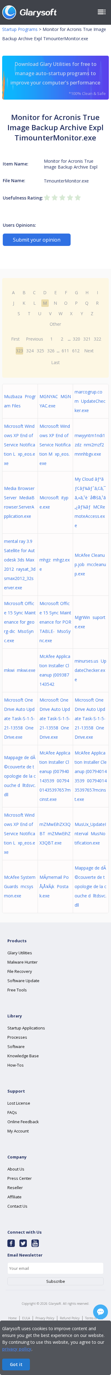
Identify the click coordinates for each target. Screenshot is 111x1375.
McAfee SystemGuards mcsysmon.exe (19, 886)
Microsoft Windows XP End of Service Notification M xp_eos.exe (55, 444)
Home (12, 1318)
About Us (15, 1169)
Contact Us (17, 1206)
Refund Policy (70, 1318)
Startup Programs (20, 29)
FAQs (12, 1112)
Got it (16, 1364)
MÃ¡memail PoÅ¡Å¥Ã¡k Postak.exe (54, 886)
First (15, 339)
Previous (34, 339)
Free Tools (17, 990)
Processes (17, 1037)
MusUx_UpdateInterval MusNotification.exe (90, 833)
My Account (18, 1131)
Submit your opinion (36, 239)
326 (51, 351)
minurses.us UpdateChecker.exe (90, 670)
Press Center (19, 1178)
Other (55, 324)
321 (87, 339)
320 (76, 339)
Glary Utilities (19, 953)
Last (55, 362)
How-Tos (15, 1065)
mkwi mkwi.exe (19, 670)
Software (16, 1046)
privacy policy (16, 1349)
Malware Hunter (22, 962)
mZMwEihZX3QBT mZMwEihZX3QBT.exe (55, 833)
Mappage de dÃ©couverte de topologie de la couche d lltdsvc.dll (20, 775)
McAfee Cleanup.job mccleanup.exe (90, 564)
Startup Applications (26, 1028)
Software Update (23, 980)
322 (97, 339)
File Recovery (19, 971)
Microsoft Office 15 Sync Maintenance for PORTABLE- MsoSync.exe (55, 621)
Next (89, 351)
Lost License (18, 1103)
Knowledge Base (23, 1056)
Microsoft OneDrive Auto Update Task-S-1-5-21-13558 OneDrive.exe (19, 718)
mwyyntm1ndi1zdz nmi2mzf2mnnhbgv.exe (90, 444)
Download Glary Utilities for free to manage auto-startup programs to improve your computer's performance (57, 78)
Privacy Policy (44, 1318)
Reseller (15, 1187)
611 (65, 351)
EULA (26, 1318)
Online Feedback (23, 1121)
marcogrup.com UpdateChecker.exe (90, 401)
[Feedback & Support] (100, 1311)
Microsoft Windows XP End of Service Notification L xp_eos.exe (19, 444)
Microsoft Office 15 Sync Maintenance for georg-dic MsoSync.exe (20, 621)
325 (40, 351)
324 (30, 351)
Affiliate (14, 1197)
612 (76, 351)
